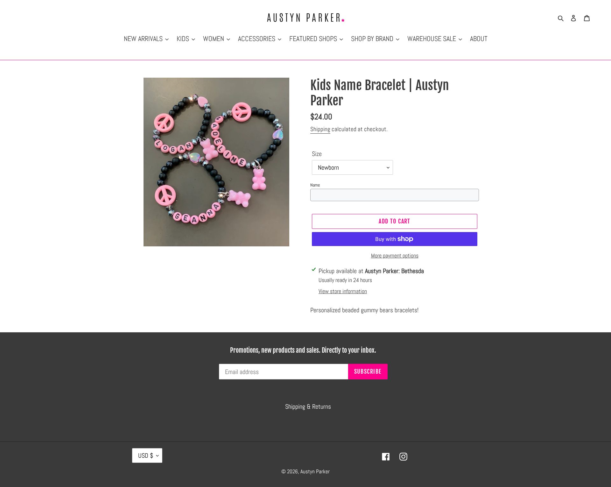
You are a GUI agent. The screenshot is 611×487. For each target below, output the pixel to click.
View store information (343, 291)
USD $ (145, 455)
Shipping (320, 129)
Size (317, 154)
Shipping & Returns (308, 406)
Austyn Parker (315, 471)
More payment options (394, 255)
